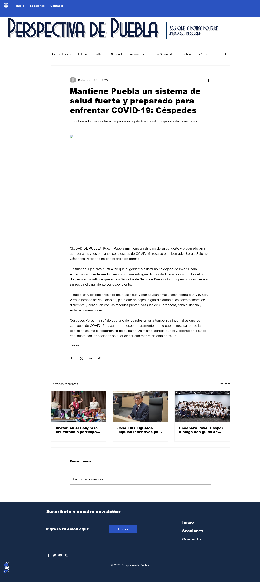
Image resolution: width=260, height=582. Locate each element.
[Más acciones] (208, 80)
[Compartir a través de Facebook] (71, 358)
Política (99, 54)
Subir (6, 568)
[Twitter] (54, 555)
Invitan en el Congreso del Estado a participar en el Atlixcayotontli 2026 (77, 430)
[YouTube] (60, 555)
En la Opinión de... (164, 54)
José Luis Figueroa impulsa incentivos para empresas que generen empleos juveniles (139, 430)
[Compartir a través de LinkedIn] (90, 358)
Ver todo (224, 383)
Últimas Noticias (61, 54)
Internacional (137, 54)
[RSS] (66, 555)
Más (200, 54)
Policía (187, 54)
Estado (82, 54)
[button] (225, 53)
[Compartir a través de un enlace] (99, 358)
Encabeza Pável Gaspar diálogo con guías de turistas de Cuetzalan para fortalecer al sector (202, 430)
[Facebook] (48, 555)
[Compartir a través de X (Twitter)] (81, 358)
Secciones (192, 531)
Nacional (116, 54)
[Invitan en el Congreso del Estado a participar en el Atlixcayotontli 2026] (78, 406)
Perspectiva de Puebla (81, 29)
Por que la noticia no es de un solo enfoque (193, 31)
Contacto (191, 539)
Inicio (188, 522)
